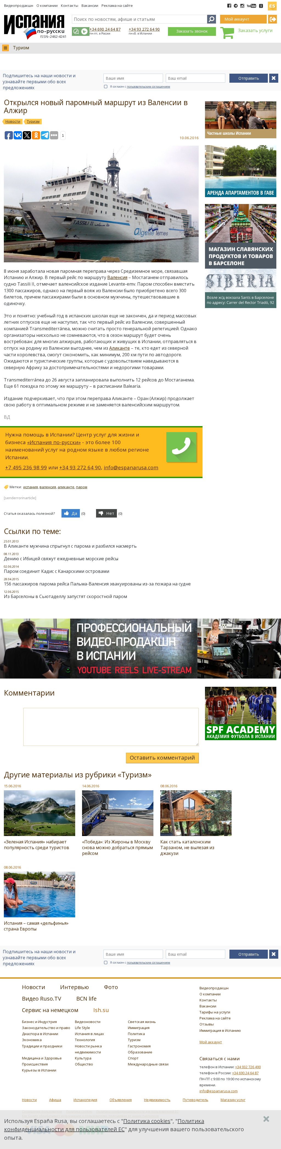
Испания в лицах (89, 1033)
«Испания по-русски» (54, 442)
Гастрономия (139, 1046)
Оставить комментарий (162, 757)
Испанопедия (85, 1099)
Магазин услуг (233, 1099)
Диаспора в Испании (40, 1033)
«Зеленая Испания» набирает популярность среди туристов (36, 845)
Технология (85, 1039)
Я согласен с (140, 86)
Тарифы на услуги (214, 1012)
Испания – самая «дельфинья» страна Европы (36, 926)
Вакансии (90, 5)
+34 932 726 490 (248, 1066)
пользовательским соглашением (148, 86)
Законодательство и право (46, 1027)
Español (272, 3)
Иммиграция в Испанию (220, 1030)
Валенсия (117, 277)
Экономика (32, 1039)
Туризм (21, 48)
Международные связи (148, 1064)
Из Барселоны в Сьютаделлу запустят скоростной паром (65, 596)
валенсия (48, 486)
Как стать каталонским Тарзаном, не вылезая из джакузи (187, 847)
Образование (140, 1052)
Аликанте (119, 348)
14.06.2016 (90, 785)
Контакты (69, 5)
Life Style (82, 1027)
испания (30, 486)
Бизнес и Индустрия (39, 1021)
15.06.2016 (12, 785)
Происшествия (35, 1064)
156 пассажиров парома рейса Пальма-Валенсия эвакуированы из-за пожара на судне (97, 584)
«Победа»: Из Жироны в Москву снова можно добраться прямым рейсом (117, 847)
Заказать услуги (255, 30)
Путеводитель (195, 1099)
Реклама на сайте (117, 5)
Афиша (55, 1099)
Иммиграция (139, 1027)
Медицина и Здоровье (42, 1058)
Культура (83, 1058)
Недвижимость (157, 1099)
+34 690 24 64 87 (104, 29)
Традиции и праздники (42, 1046)
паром (81, 486)
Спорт (133, 1058)
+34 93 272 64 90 (144, 29)
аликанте (66, 486)
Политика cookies (146, 1121)
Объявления (120, 1099)
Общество (84, 1064)
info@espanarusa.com (131, 467)
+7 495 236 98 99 (26, 467)
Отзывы (206, 1024)
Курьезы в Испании (39, 1070)
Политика (136, 1033)
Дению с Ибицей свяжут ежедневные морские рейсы (61, 559)
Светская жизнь (142, 1021)
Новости (29, 1099)
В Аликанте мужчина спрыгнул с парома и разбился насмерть (70, 546)
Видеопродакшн (18, 5)
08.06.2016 (168, 785)
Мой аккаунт (210, 1041)
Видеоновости (87, 1021)
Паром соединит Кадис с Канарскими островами (56, 571)
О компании (47, 5)
